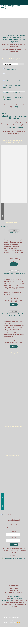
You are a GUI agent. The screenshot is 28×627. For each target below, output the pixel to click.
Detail (13, 264)
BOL (14, 128)
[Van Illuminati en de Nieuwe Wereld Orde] (14, 87)
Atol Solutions (20, 622)
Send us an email (7, 600)
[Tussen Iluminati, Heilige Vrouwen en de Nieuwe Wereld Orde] (14, 75)
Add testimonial (5, 226)
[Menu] (3, 15)
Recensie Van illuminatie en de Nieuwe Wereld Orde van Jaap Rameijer (14, 314)
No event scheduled (14, 437)
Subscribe (14, 544)
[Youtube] (14, 2)
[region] (14, 441)
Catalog (15, 107)
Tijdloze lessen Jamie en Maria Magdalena (14, 273)
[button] (13, 174)
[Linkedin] (16, 2)
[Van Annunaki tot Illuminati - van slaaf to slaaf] (14, 98)
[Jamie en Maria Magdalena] (14, 93)
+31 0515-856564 (15, 596)
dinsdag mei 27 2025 (14, 435)
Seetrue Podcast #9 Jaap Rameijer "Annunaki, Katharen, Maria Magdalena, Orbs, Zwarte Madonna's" (9, 474)
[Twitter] (13, 2)
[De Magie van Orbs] (14, 69)
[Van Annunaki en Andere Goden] (14, 81)
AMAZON (8, 128)
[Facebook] (11, 2)
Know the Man (14, 232)
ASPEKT (20, 128)
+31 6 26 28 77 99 (16, 598)
